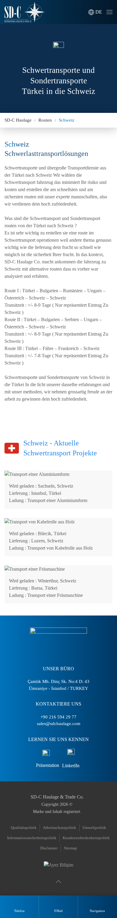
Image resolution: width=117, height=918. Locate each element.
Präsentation (47, 765)
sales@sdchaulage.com (58, 723)
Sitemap (70, 848)
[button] (95, 12)
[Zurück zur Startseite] (24, 12)
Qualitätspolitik (24, 827)
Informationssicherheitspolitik (31, 838)
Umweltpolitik (94, 827)
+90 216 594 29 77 (58, 717)
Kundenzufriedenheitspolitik (86, 838)
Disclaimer (49, 848)
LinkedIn (71, 765)
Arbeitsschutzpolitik (59, 827)
